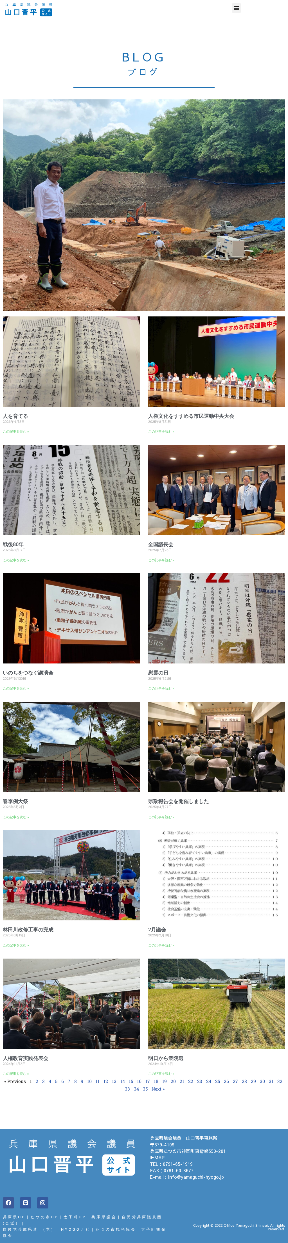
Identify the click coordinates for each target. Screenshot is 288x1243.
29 (253, 1081)
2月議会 (157, 929)
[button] (236, 8)
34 (136, 1089)
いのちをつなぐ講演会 (28, 673)
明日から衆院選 (166, 1058)
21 (182, 1081)
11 (98, 1081)
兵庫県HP (14, 1217)
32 (279, 1081)
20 (173, 1081)
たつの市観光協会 (116, 1229)
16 (139, 1081)
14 (122, 1081)
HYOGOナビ (76, 1229)
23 (199, 1081)
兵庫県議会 (104, 1217)
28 (244, 1081)
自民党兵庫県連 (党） (29, 1229)
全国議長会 (161, 544)
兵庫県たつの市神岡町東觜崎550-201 (188, 1151)
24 (208, 1081)
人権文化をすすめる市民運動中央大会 (191, 416)
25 (217, 1081)
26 (226, 1081)
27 (235, 1081)
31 (271, 1081)
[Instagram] (42, 1202)
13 (114, 1081)
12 (106, 1081)
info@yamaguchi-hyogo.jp (196, 1177)
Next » (158, 1089)
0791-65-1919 (178, 1164)
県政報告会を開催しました (178, 801)
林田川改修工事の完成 (28, 929)
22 (190, 1081)
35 (145, 1089)
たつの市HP (44, 1217)
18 (156, 1081)
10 (89, 1081)
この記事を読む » (16, 432)
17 (147, 1081)
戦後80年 (13, 544)
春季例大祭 (15, 801)
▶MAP (157, 1157)
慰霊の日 (158, 673)
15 (131, 1081)
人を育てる (15, 416)
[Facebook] (8, 1202)
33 (127, 1089)
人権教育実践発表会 (25, 1058)
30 (262, 1081)
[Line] (25, 1202)
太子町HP (75, 1217)
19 (164, 1081)
